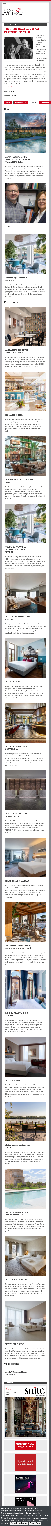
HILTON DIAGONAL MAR (17, 881)
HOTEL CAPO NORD (14, 1344)
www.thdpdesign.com (11, 87)
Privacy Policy (35, 1523)
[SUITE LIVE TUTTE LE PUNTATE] (25, 1462)
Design (33, 102)
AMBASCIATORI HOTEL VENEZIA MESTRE (16, 351)
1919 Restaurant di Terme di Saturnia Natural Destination (19, 946)
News (8, 102)
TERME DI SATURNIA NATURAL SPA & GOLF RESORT (16, 549)
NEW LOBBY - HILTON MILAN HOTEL (16, 814)
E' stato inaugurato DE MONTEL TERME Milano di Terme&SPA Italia (18, 159)
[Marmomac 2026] (25, 1484)
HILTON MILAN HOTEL (16, 1279)
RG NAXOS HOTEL (14, 415)
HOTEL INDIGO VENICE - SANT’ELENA (17, 747)
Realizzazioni (20, 102)
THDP (8, 226)
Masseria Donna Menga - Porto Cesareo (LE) (17, 1213)
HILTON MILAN (12, 1080)
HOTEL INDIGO (12, 681)
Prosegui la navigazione (19, 1523)
